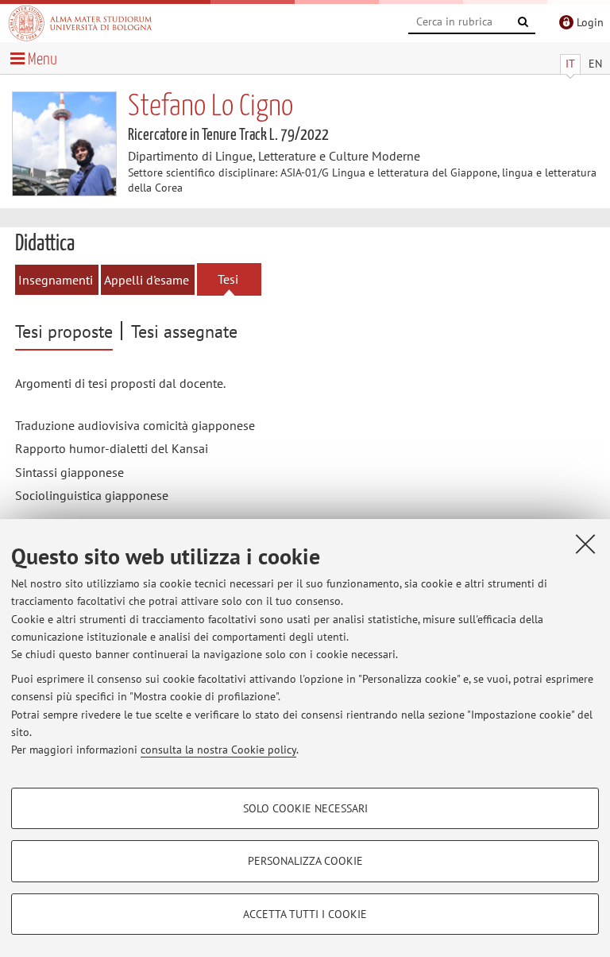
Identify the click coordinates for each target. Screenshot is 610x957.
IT (570, 63)
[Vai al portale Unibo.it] (80, 23)
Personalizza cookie (305, 861)
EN (595, 63)
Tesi (228, 279)
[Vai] (523, 22)
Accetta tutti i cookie (305, 914)
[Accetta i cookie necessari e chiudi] (585, 543)
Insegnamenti (55, 280)
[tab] (66, 332)
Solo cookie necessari (305, 808)
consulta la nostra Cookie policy (218, 749)
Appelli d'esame (146, 280)
